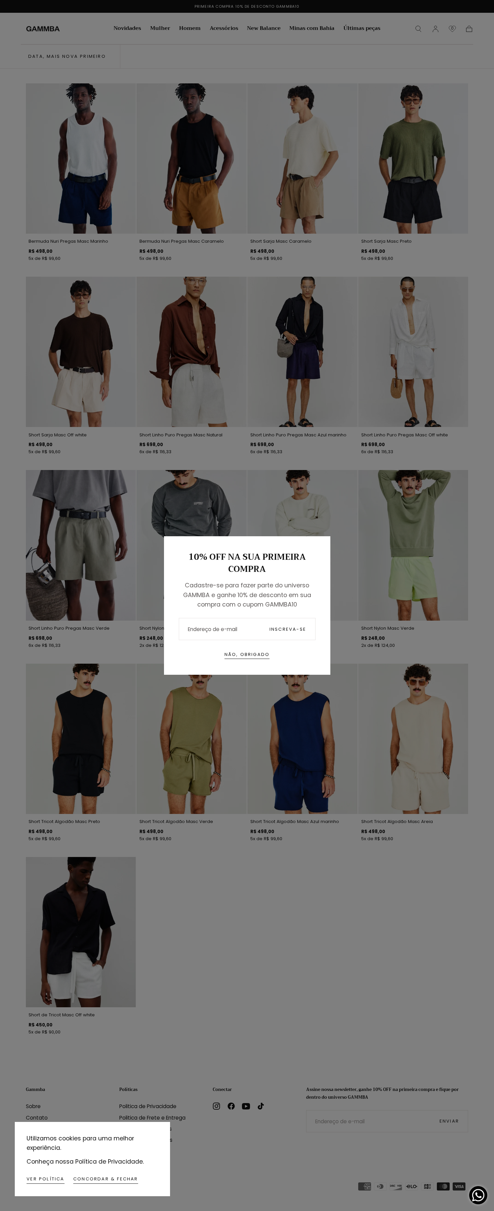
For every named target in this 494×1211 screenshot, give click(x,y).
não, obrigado (247, 654)
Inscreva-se (288, 629)
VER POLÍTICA (45, 1179)
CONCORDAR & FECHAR (105, 1179)
